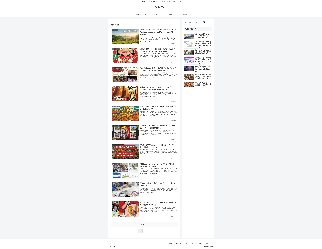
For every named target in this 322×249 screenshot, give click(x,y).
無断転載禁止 (179, 243)
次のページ (144, 224)
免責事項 (187, 243)
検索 (204, 22)
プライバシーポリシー (197, 243)
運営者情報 (172, 243)
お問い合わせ (208, 243)
